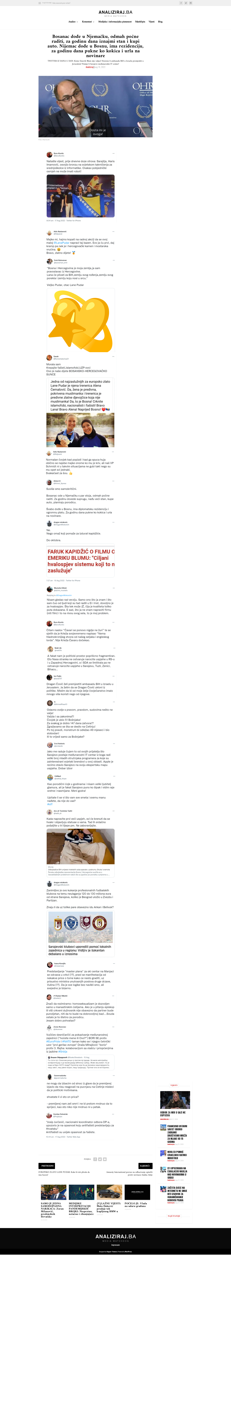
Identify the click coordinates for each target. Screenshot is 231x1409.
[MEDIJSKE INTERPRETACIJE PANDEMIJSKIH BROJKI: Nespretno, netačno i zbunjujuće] (81, 1192)
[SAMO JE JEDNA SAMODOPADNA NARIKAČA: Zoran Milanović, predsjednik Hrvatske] (53, 1192)
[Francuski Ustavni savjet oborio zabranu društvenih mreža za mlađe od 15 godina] (163, 1128)
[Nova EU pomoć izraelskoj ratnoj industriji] (163, 1153)
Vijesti (151, 22)
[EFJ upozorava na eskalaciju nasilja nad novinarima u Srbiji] (163, 1170)
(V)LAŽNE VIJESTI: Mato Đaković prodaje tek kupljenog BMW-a (109, 1207)
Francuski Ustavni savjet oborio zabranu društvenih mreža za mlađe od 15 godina (177, 1134)
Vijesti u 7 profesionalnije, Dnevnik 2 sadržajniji (66, 3)
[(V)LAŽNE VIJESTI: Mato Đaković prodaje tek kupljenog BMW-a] (109, 1192)
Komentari (87, 22)
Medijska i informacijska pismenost (115, 22)
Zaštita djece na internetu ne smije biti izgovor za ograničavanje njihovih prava (177, 1194)
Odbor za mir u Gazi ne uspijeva (173, 1114)
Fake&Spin (140, 22)
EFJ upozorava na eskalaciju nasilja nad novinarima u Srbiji (177, 1172)
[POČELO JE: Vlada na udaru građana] (137, 1192)
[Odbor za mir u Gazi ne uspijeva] (175, 1100)
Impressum (115, 1244)
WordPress (128, 1252)
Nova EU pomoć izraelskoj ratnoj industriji (177, 1155)
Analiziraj (89, 67)
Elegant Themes (112, 1252)
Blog (160, 22)
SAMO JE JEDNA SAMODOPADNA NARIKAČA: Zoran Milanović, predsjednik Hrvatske (52, 1210)
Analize (72, 22)
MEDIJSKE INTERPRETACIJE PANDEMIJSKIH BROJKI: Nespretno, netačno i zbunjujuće (81, 1209)
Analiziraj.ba (164, 1119)
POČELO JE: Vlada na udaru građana (136, 1205)
